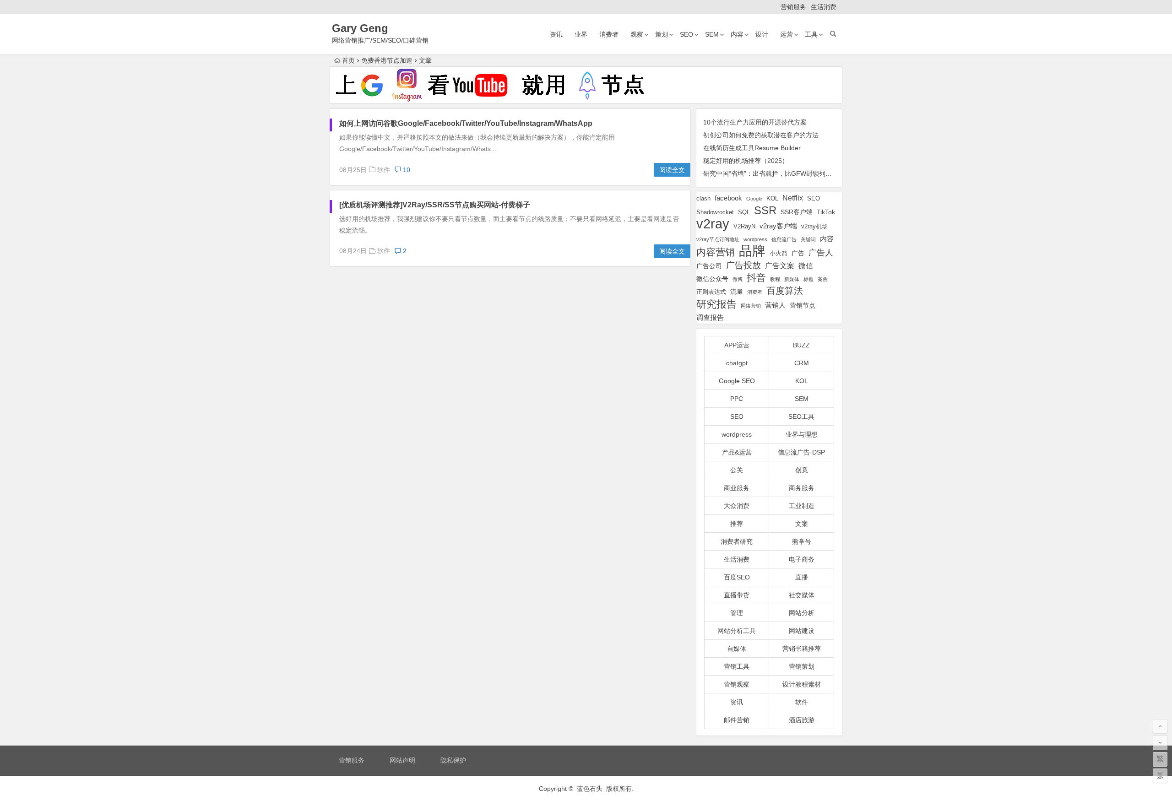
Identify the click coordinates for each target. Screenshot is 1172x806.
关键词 (808, 239)
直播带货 (736, 595)
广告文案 (779, 265)
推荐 (736, 523)
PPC (736, 398)
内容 (737, 34)
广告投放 (743, 265)
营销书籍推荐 (801, 648)
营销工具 (736, 666)
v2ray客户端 (778, 226)
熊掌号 (801, 541)
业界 (581, 34)
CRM (801, 363)
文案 (801, 523)
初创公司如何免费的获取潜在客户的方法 (761, 135)
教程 (775, 279)
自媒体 (736, 648)
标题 (808, 279)
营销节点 (802, 305)
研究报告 (716, 304)
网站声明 (402, 760)
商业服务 (736, 488)
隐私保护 (453, 760)
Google (754, 198)
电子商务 (801, 559)
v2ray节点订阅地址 (717, 239)
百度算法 (784, 291)
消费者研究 (737, 541)
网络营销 (751, 305)
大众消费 (736, 505)
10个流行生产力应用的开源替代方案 (755, 122)
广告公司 (709, 266)
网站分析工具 (736, 630)
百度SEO (737, 577)
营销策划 (801, 666)
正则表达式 (711, 292)
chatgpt (737, 363)
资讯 (556, 34)
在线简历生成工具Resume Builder (752, 147)
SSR (765, 210)
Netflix (792, 198)
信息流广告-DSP (801, 452)
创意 (801, 470)
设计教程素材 (801, 684)
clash (703, 198)
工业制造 (801, 505)
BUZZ (801, 345)
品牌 (752, 251)
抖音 (756, 277)
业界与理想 (802, 434)
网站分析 (801, 613)
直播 (801, 577)
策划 (661, 34)
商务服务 (801, 488)
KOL (772, 198)
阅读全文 (672, 169)
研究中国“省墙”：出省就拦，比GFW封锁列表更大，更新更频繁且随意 (802, 173)
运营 (786, 34)
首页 (348, 60)
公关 (736, 470)
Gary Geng (360, 28)
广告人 (820, 252)
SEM (712, 34)
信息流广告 (784, 239)
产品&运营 (737, 452)
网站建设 (801, 630)
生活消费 (823, 7)
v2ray (712, 223)
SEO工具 (801, 416)
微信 (805, 266)
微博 (737, 279)
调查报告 (710, 317)
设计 (761, 34)
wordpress (755, 239)
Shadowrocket (715, 212)
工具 (811, 34)
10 (405, 169)
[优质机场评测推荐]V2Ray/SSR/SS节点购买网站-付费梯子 (434, 205)
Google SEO (737, 380)
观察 (636, 34)
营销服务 (793, 7)
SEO (686, 34)
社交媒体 (801, 595)
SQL (744, 212)
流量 (736, 291)
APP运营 (736, 345)
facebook (728, 198)
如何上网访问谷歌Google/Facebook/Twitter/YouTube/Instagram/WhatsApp (465, 123)
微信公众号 (712, 278)
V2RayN (744, 226)
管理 (736, 613)
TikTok (826, 212)
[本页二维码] (1160, 775)
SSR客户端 (797, 212)
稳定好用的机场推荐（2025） (745, 160)
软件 (383, 169)
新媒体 (791, 279)
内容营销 (715, 252)
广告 (798, 253)
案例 (823, 279)
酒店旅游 (801, 720)
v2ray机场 (814, 226)
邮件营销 (736, 720)
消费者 (609, 34)
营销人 (775, 305)
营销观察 (736, 684)
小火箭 (778, 253)
